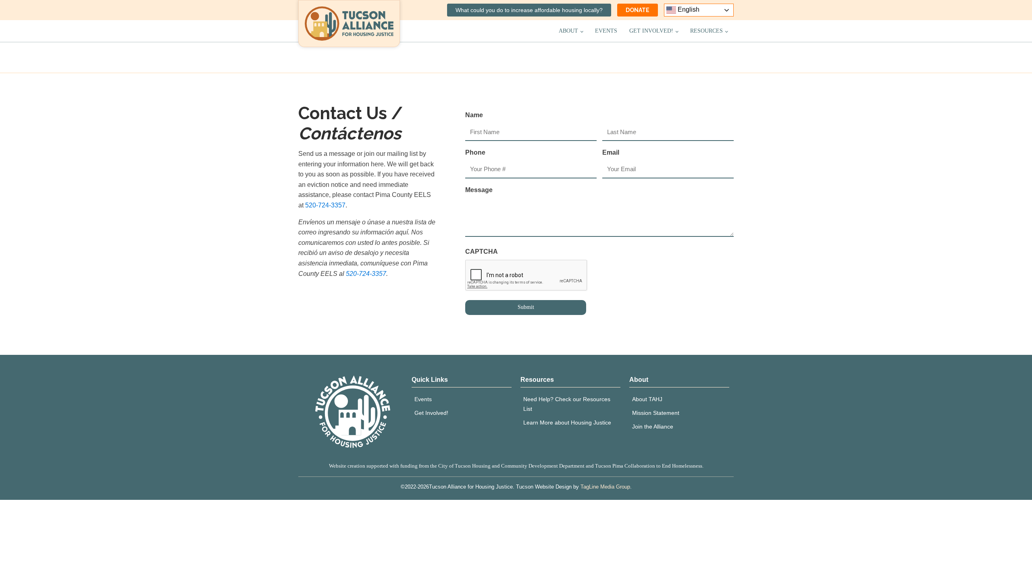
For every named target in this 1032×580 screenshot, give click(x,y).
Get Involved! (651, 31)
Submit (526, 307)
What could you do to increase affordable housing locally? (529, 10)
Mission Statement (655, 413)
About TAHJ (647, 399)
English (687, 9)
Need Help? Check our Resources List (566, 404)
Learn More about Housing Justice (567, 422)
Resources (706, 31)
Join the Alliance (652, 426)
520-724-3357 (325, 205)
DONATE (637, 10)
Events (606, 31)
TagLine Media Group (605, 487)
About (568, 31)
